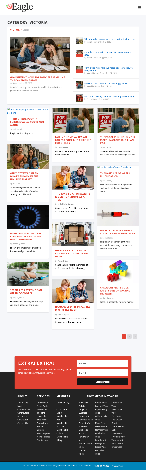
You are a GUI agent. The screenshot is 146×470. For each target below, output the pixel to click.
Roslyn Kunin (63, 147)
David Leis (17, 83)
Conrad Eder (92, 99)
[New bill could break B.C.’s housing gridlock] (79, 85)
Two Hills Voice (118, 436)
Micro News (100, 423)
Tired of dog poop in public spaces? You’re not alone (27, 121)
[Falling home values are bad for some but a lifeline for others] (73, 120)
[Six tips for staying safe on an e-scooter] (28, 274)
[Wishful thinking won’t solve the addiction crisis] (118, 214)
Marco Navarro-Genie (95, 73)
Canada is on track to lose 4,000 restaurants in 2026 (107, 53)
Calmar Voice (85, 416)
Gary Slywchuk (18, 297)
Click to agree (101, 466)
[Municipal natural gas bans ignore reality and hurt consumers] (28, 217)
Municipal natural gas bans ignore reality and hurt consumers (26, 236)
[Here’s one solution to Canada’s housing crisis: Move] (73, 234)
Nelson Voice (101, 426)
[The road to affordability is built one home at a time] (73, 178)
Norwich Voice (101, 429)
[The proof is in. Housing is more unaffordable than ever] (118, 120)
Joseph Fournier (93, 42)
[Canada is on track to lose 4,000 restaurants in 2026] (79, 53)
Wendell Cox (63, 261)
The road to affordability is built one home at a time (72, 196)
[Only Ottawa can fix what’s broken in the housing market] (28, 156)
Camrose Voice (86, 419)
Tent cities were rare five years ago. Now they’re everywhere (108, 69)
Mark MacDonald (94, 86)
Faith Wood (17, 129)
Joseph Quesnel (19, 244)
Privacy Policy (117, 466)
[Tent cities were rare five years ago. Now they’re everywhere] (79, 69)
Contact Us (22, 423)
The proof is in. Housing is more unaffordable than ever (117, 140)
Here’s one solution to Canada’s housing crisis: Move (71, 253)
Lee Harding (107, 147)
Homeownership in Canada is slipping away (73, 309)
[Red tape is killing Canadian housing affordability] (79, 98)
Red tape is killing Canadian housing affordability (109, 96)
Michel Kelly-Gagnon (66, 204)
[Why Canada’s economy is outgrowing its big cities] (79, 40)
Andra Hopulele (64, 314)
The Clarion (116, 416)
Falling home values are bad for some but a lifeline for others (73, 140)
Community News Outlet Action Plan (42, 406)
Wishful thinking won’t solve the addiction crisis (117, 232)
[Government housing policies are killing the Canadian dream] (40, 55)
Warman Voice (118, 440)
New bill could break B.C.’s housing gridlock (105, 83)
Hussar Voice (101, 402)
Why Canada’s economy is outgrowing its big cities (109, 39)
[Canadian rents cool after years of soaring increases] (118, 271)
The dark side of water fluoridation (115, 175)
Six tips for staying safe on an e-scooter (26, 292)
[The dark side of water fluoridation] (118, 167)
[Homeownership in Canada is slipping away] (73, 291)
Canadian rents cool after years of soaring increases (115, 290)
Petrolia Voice (101, 440)
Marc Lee (16, 183)
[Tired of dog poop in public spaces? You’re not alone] (28, 111)
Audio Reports (43, 433)
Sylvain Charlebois (94, 57)
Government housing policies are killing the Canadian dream (37, 79)
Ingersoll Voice (102, 406)
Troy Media (116, 433)
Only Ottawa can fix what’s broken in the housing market (24, 176)
